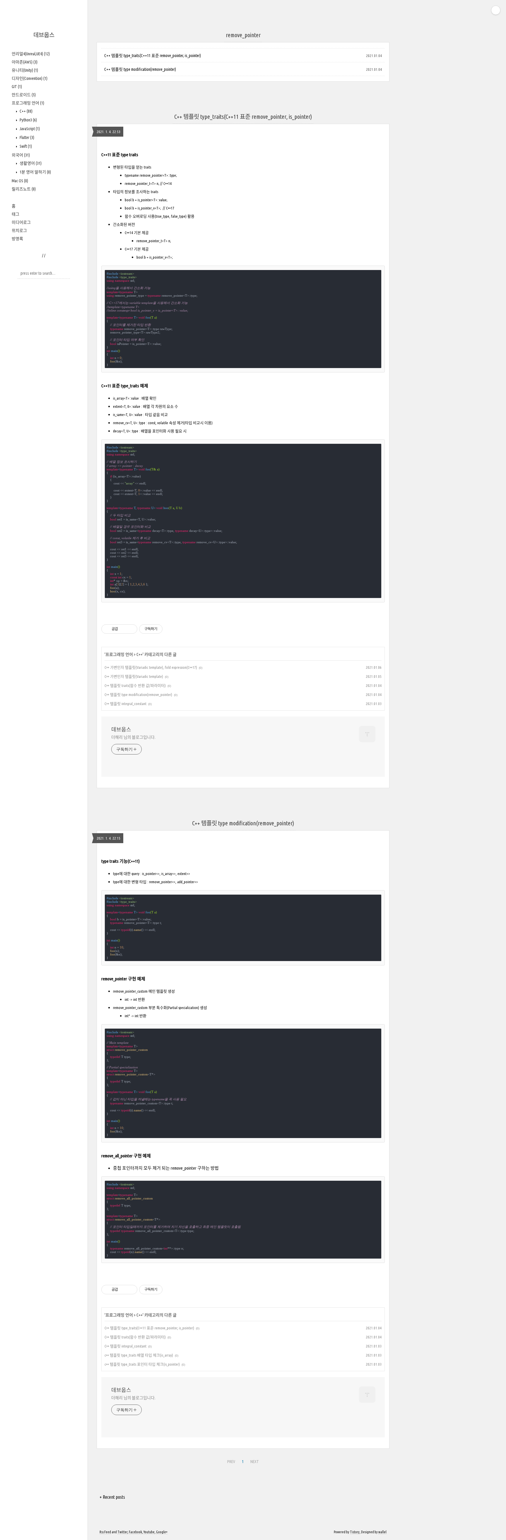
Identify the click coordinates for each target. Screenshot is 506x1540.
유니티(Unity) (25, 70)
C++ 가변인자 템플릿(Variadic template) (134, 676)
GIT (17, 86)
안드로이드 (24, 94)
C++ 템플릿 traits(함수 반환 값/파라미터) (135, 685)
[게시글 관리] (130, 629)
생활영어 (30, 163)
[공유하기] (123, 629)
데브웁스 (43, 35)
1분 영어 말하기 (35, 172)
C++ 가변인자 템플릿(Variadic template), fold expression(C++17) (151, 667)
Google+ (161, 1532)
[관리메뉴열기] (495, 10)
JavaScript (29, 128)
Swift (25, 146)
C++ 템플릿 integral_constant (125, 704)
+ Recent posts (112, 1497)
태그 (15, 214)
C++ (26, 111)
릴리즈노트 (24, 189)
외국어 (21, 155)
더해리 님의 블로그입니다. (133, 737)
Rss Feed (105, 1532)
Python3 (28, 120)
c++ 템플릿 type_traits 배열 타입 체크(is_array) (139, 1355)
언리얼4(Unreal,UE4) (31, 53)
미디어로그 (21, 222)
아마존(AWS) (24, 62)
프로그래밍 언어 (28, 103)
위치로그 (19, 230)
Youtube (149, 1532)
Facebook (135, 1532)
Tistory (355, 1532)
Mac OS (20, 180)
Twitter (122, 1532)
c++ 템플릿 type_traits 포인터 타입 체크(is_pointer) (142, 1364)
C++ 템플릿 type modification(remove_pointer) (140, 69)
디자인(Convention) (29, 78)
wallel (382, 1532)
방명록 (17, 238)
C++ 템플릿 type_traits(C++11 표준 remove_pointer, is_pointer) (152, 55)
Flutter (26, 137)
